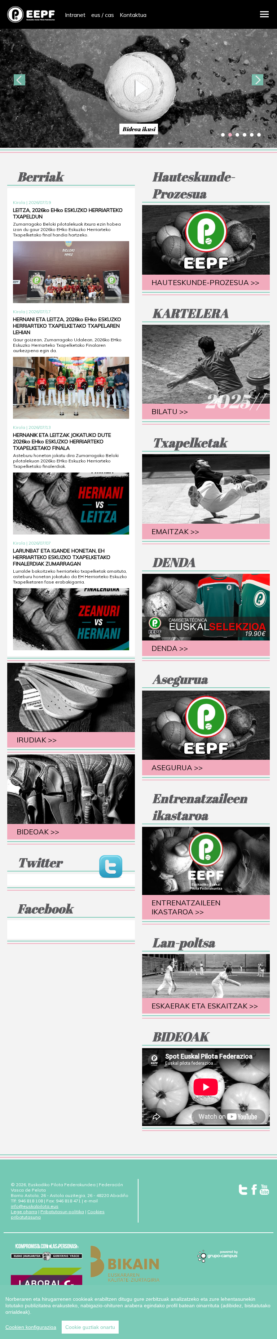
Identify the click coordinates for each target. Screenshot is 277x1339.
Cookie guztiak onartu (90, 1327)
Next (257, 80)
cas (109, 14)
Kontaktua (133, 14)
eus (95, 14)
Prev (19, 80)
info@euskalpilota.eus (34, 1206)
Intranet (75, 14)
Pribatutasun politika (62, 1211)
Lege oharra (24, 1211)
